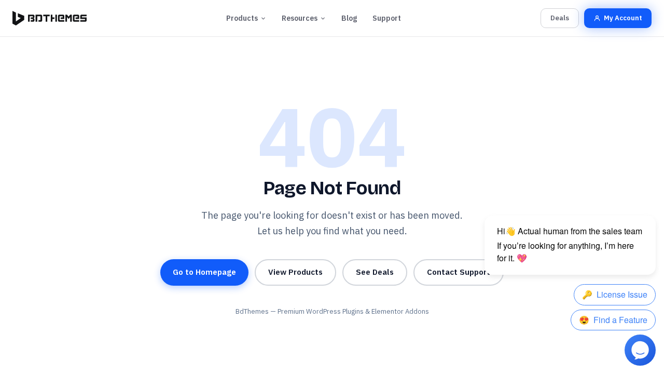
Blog (349, 18)
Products (242, 18)
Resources (299, 18)
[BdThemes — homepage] (49, 18)
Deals (559, 18)
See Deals (375, 272)
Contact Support (458, 272)
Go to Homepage (204, 272)
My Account (623, 18)
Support (386, 18)
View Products (295, 272)
